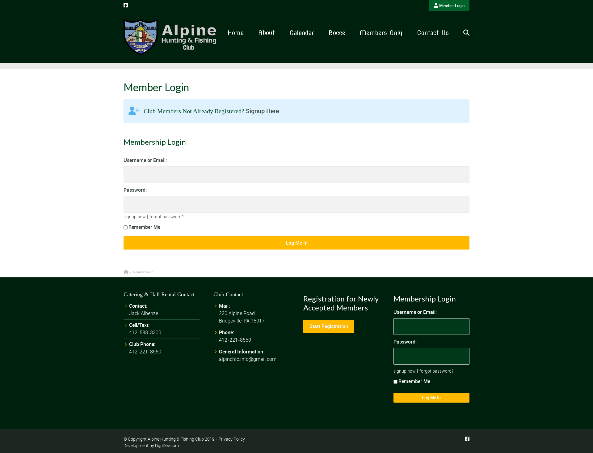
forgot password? (166, 217)
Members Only (381, 32)
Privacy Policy (231, 439)
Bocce (337, 32)
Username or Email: (145, 160)
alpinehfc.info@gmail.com (247, 359)
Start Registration (328, 326)
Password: (135, 189)
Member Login (451, 5)
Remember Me (144, 227)
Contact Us (433, 32)
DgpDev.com (167, 445)
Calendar (301, 32)
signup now (135, 217)
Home (236, 32)
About (266, 32)
